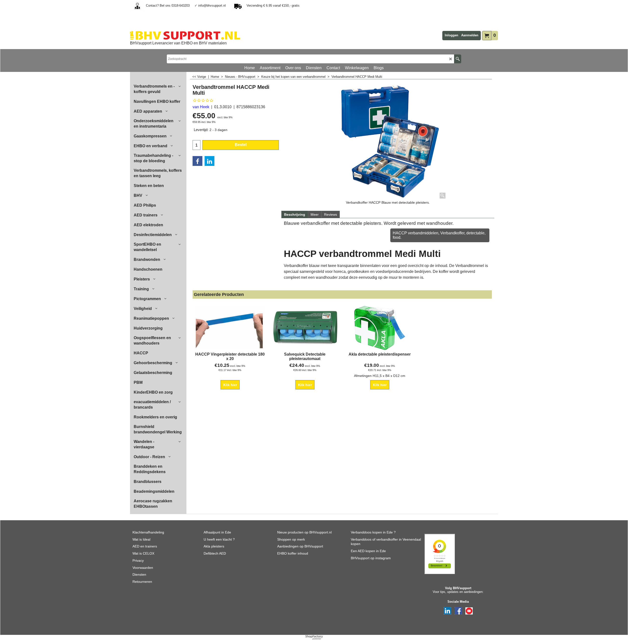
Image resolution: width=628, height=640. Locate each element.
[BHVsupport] (185, 35)
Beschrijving (294, 214)
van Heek (201, 107)
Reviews (330, 214)
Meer (315, 214)
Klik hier (230, 385)
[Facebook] (197, 161)
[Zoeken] (457, 58)
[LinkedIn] (209, 161)
